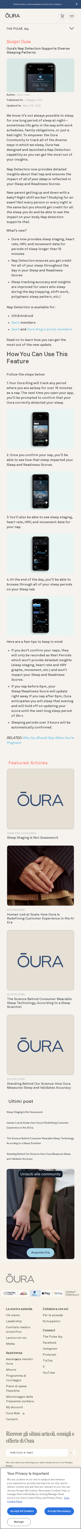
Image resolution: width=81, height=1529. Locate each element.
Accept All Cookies (22, 1511)
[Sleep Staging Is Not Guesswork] (40, 799)
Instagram (50, 1348)
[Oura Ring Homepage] (12, 15)
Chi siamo (13, 1315)
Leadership (14, 1321)
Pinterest (49, 1354)
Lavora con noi (16, 1337)
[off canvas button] (70, 28)
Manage (19, 1522)
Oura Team (23, 95)
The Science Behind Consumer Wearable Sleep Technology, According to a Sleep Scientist (39, 1003)
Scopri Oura (19, 42)
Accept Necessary (59, 1511)
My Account (14, 1407)
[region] (40, 1498)
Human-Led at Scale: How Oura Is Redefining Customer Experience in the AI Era (40, 918)
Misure (11, 1369)
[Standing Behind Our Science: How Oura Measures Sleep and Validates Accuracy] (40, 1045)
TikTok (48, 1360)
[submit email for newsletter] (71, 1452)
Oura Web (13, 1413)
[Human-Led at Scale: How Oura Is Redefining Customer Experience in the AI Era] (40, 875)
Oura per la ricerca (21, 833)
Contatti (12, 1419)
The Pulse (52, 1336)
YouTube (49, 1372)
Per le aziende (53, 1315)
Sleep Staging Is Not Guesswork (32, 837)
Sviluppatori (52, 1321)
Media (10, 1343)
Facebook (50, 1342)
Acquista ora (40, 1252)
